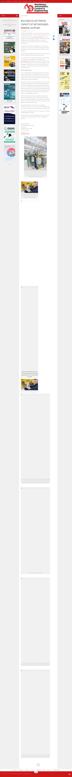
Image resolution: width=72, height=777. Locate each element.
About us (34, 1)
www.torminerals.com (38, 37)
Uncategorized (24, 15)
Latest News (3, 1)
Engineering (25, 1)
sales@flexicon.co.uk (25, 133)
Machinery (9, 1)
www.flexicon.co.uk (25, 61)
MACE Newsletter (42, 1)
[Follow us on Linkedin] (16, 15)
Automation (15, 1)
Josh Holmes (24, 30)
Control (20, 1)
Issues (30, 1)
